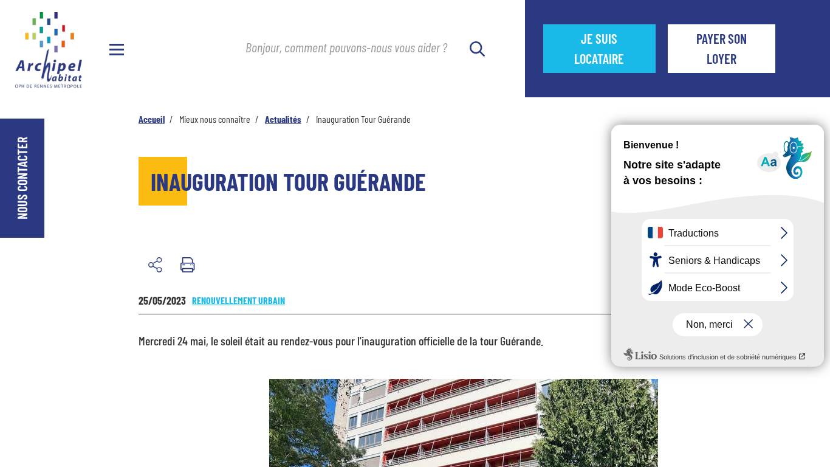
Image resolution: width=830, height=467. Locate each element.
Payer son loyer (721, 48)
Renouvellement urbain (238, 300)
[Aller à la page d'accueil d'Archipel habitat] (48, 44)
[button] (155, 264)
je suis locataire (615, 48)
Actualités (283, 119)
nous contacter (22, 178)
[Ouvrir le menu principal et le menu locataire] (116, 48)
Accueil (152, 119)
